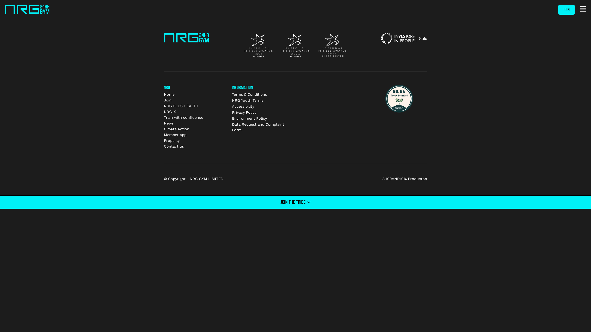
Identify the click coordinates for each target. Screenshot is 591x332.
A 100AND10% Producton (404, 179)
